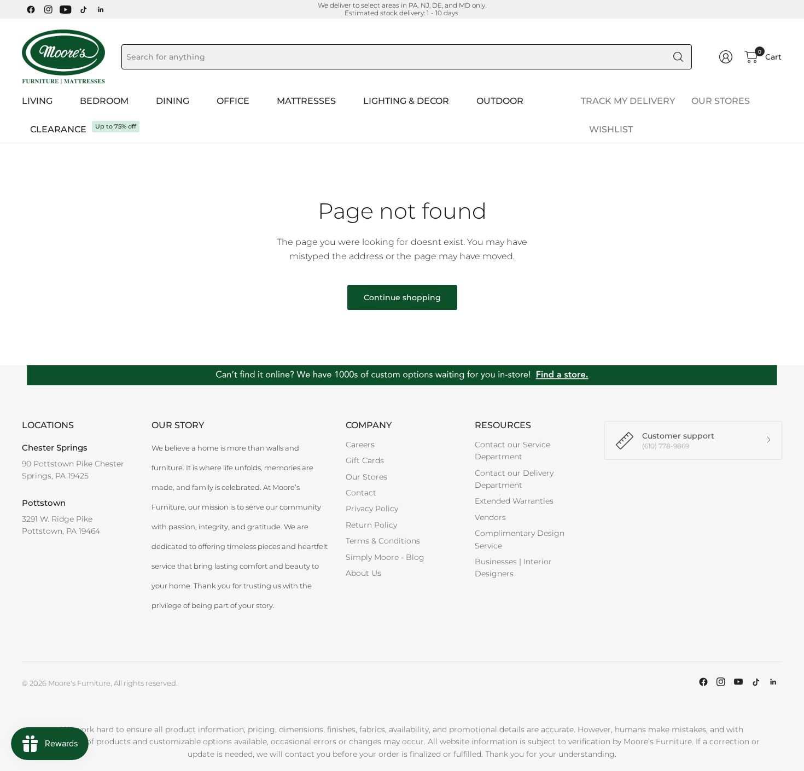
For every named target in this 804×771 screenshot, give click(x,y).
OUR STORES (720, 101)
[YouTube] (65, 9)
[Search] (678, 56)
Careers (360, 444)
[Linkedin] (100, 9)
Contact (361, 493)
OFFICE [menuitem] (233, 101)
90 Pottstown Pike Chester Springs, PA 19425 (73, 470)
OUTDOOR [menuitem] (499, 101)
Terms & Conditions (383, 541)
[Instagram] (48, 9)
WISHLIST (611, 129)
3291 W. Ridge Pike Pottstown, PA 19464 (61, 525)
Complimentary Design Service (519, 539)
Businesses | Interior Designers (513, 568)
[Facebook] (30, 9)
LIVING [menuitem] (37, 101)
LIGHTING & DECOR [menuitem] (406, 101)
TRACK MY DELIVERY (628, 101)
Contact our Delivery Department (514, 479)
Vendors (490, 517)
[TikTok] (83, 9)
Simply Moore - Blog (385, 557)
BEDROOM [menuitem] (104, 101)
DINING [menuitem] (172, 101)
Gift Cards (365, 460)
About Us (363, 573)
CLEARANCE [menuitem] (58, 129)
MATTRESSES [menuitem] (306, 101)
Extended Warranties (514, 501)
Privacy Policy (372, 508)
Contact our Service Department (512, 451)
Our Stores (366, 477)
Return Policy (371, 525)
